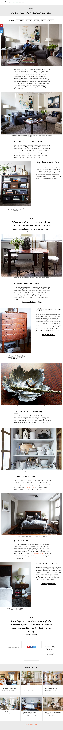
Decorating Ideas (19, 20)
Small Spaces (51, 20)
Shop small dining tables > (32, 302)
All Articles (16, 2)
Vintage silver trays (29, 487)
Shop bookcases (48, 181)
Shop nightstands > (48, 583)
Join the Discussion (31, 659)
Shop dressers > (48, 334)
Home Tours (36, 20)
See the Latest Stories (31, 724)
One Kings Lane (6, 2)
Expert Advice (29, 20)
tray (42, 332)
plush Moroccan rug (38, 553)
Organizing (43, 20)
